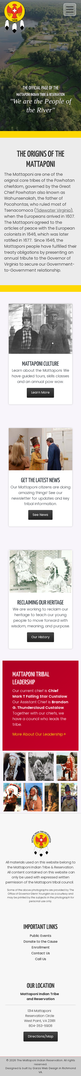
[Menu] (70, 9)
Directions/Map (40, 1036)
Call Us (40, 959)
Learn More (40, 392)
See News (40, 514)
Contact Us (40, 953)
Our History (40, 637)
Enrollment (41, 947)
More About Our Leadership (39, 734)
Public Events (40, 935)
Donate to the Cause (40, 941)
